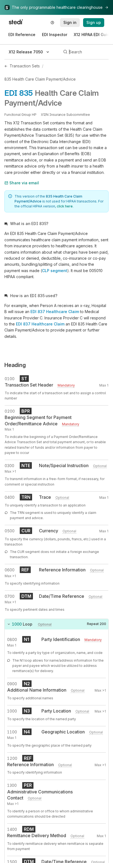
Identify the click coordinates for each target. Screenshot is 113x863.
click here (65, 206)
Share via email (24, 182)
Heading (15, 365)
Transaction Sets (25, 66)
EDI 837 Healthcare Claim (54, 311)
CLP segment (54, 270)
